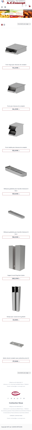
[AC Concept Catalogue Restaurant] (2, 1)
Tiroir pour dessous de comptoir (16, 106)
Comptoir (11, 14)
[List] (4, 24)
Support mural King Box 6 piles (16, 275)
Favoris (25, 5)
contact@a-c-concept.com (17, 386)
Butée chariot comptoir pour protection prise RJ (16, 358)
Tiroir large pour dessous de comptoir (16, 64)
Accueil (4, 14)
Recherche (29, 12)
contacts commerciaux (16, 415)
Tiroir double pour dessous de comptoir (16, 147)
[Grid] (2, 24)
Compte (22, 5)
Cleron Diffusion (17, 427)
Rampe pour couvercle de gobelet (16, 316)
